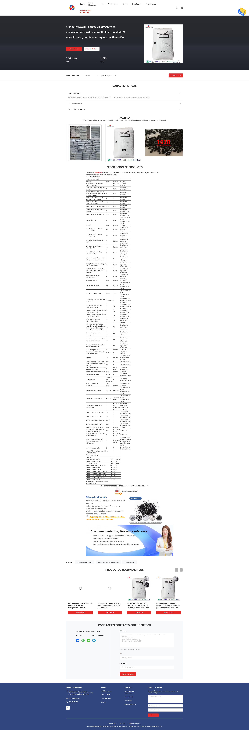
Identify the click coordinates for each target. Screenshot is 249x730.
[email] (77, 640)
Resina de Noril (128, 697)
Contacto (103, 702)
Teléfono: (123, 663)
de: (121, 653)
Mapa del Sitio (112, 723)
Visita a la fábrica (105, 694)
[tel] (99, 640)
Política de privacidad (134, 723)
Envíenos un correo (91, 49)
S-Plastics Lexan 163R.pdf (129, 491)
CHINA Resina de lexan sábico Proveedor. (97, 726)
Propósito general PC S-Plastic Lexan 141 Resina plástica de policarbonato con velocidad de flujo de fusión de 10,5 (80, 607)
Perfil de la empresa (106, 691)
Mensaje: (123, 631)
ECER (161, 726)
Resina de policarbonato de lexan (108, 562)
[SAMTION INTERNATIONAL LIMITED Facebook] (68, 708)
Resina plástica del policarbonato (129, 692)
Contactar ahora (128, 674)
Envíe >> (153, 715)
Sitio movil (122, 723)
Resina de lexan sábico (85, 562)
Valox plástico (128, 700)
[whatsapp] (83, 640)
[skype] (94, 640)
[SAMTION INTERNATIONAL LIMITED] (72, 7)
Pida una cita (176, 75)
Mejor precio (74, 49)
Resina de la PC (129, 562)
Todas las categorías (130, 704)
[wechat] (88, 640)
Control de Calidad (106, 698)
